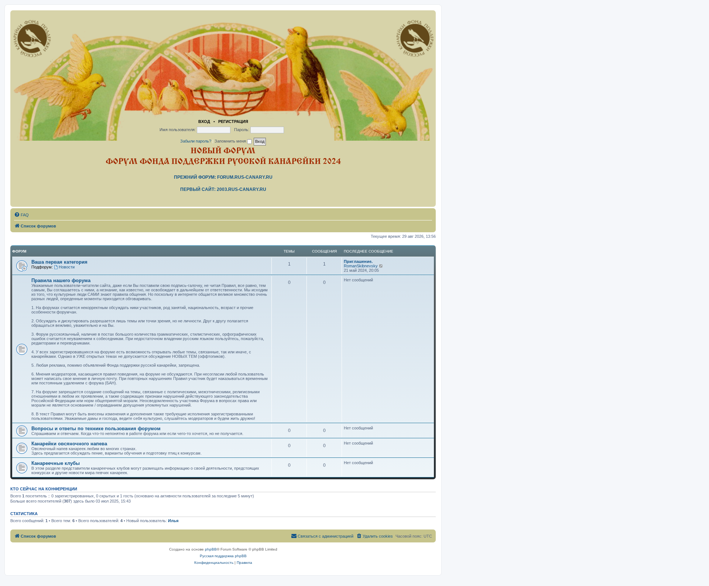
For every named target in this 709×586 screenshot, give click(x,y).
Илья (173, 520)
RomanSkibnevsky (361, 266)
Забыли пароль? (195, 141)
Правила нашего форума (60, 280)
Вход (204, 121)
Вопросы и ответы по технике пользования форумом (96, 428)
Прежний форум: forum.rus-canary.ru (223, 177)
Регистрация (233, 121)
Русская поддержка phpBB (223, 556)
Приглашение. (358, 261)
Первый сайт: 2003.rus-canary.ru (223, 189)
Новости (67, 267)
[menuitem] (21, 214)
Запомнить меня (231, 141)
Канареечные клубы (55, 463)
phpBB (211, 549)
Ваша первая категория (59, 262)
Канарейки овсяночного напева (69, 443)
